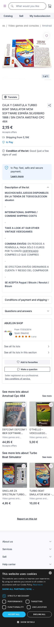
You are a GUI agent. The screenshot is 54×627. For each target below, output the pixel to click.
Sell (21, 15)
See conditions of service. (17, 378)
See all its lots (12, 346)
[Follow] (46, 35)
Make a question (29, 369)
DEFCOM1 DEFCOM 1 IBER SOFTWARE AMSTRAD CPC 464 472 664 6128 (14, 431)
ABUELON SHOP (13, 323)
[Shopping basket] (50, 6)
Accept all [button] (14, 614)
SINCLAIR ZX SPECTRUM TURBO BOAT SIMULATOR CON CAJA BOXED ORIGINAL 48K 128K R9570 (13, 492)
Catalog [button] (8, 15)
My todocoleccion (40, 15)
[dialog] (27, 598)
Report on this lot (27, 518)
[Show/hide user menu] (4, 6)
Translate (12, 97)
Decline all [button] (39, 614)
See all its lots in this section (20, 352)
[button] (27, 187)
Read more (38, 584)
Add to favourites (29, 362)
